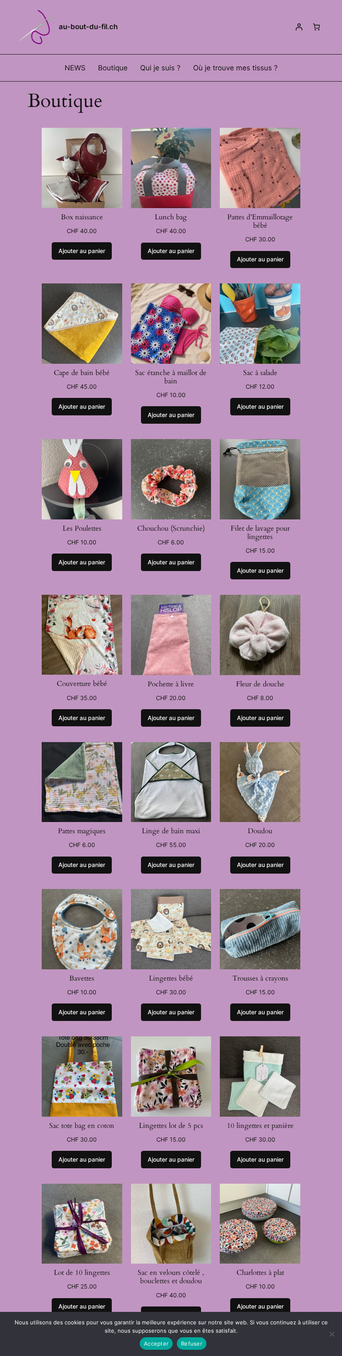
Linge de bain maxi (171, 831)
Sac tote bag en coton (81, 1126)
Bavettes (81, 978)
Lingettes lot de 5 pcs (171, 1126)
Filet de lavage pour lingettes (260, 532)
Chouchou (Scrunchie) (171, 528)
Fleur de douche (260, 684)
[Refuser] (331, 1334)
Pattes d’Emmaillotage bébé (260, 221)
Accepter (156, 1343)
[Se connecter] (299, 27)
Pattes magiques (82, 831)
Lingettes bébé (171, 978)
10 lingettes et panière (260, 1126)
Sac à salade (260, 373)
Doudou (260, 831)
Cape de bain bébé (82, 373)
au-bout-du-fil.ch (88, 26)
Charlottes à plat (260, 1273)
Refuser (191, 1343)
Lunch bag (171, 217)
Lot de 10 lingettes (82, 1273)
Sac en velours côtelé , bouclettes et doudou (171, 1277)
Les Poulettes (82, 528)
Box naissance (82, 217)
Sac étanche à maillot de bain (170, 377)
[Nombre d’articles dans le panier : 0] (316, 27)
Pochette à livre (171, 684)
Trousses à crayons (260, 978)
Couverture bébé (82, 684)
